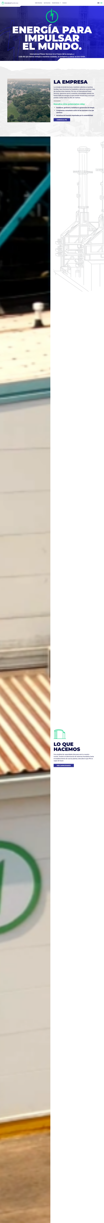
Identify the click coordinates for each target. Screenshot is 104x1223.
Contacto (64, 2)
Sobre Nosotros (38, 2)
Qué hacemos (47, 2)
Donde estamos (55, 2)
